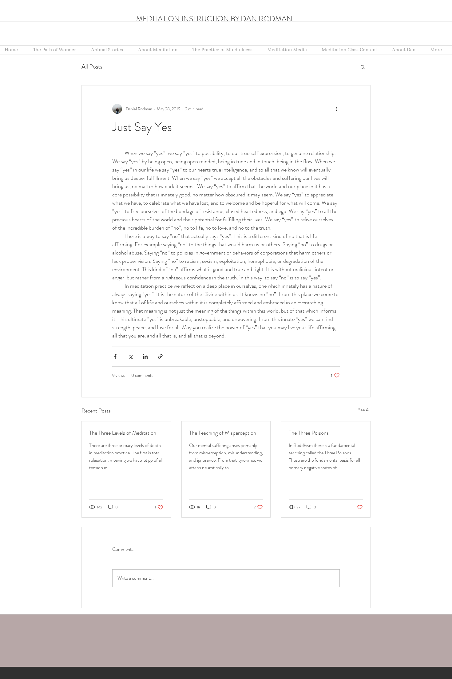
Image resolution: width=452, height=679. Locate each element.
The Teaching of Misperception (222, 433)
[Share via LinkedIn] (145, 356)
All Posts (91, 66)
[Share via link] (160, 356)
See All (364, 410)
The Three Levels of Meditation (122, 433)
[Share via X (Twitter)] (130, 356)
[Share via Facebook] (115, 356)
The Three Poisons (309, 433)
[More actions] (336, 109)
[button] (160, 49)
